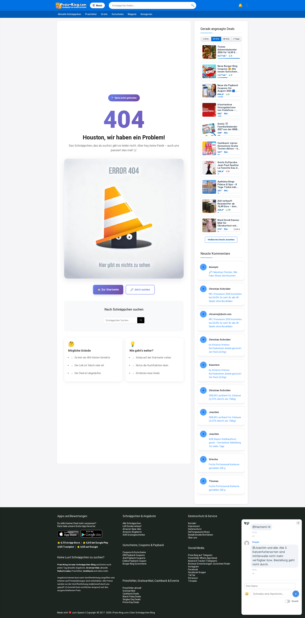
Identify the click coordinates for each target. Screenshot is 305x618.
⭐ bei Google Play (95, 542)
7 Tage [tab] (236, 39)
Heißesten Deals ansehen (221, 239)
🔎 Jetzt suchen (140, 289)
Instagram (193, 566)
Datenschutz (195, 529)
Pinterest (193, 578)
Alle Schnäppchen (132, 523)
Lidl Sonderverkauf (132, 526)
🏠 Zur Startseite (108, 289)
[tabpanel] (221, 138)
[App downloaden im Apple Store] (68, 533)
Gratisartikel (92, 568)
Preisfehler (91, 14)
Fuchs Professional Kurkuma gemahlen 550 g (224, 466)
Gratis (104, 14)
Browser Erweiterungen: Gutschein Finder (209, 563)
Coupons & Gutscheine (134, 552)
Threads (192, 581)
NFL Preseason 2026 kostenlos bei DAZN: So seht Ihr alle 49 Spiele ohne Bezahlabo (225, 298)
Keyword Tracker (196, 561)
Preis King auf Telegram (200, 555)
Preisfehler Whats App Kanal (202, 558)
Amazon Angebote (132, 532)
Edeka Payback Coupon (134, 561)
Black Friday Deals (132, 596)
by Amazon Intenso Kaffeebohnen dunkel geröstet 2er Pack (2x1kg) (225, 348)
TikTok (191, 575)
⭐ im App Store (68, 542)
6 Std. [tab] (206, 39)
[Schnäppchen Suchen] (140, 320)
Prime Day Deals (131, 602)
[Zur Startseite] (73, 5)
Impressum (194, 526)
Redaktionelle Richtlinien (200, 534)
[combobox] (152, 5)
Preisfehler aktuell (132, 588)
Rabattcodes (64, 571)
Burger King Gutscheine (134, 563)
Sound (294, 601)
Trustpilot (65, 547)
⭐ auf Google (87, 547)
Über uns (192, 537)
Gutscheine (118, 14)
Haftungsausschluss (199, 532)
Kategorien (146, 14)
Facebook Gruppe (197, 572)
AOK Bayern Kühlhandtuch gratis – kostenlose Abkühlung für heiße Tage (225, 443)
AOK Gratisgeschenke (134, 534)
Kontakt (192, 523)
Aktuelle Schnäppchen (69, 14)
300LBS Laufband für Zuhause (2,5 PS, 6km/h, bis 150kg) (225, 397)
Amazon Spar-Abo (132, 529)
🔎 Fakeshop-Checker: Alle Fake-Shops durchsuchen (223, 274)
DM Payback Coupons (134, 555)
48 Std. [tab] (226, 39)
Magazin (132, 14)
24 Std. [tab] (216, 39)
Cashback (88, 571)
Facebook (193, 569)
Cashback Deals (131, 593)
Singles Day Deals (132, 599)
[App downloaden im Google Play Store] (91, 533)
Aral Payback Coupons (134, 558)
